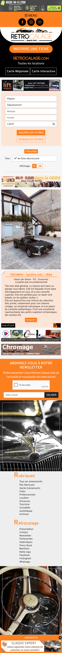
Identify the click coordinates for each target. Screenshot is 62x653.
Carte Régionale (17, 71)
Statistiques (26, 542)
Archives (24, 514)
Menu (32, 15)
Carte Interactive (43, 71)
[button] (31, 229)
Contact (23, 532)
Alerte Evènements (29, 488)
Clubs (22, 491)
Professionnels (27, 494)
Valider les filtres (31, 132)
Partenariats (26, 538)
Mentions (24, 548)
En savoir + (31, 319)
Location (24, 497)
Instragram (25, 558)
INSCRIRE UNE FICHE (31, 48)
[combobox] (32, 111)
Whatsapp (24, 561)
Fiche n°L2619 (8, 325)
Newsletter (25, 535)
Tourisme (24, 504)
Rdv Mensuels (27, 485)
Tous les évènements (30, 481)
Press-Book (25, 545)
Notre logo (25, 552)
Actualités (24, 507)
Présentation (26, 529)
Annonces (24, 501)
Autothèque (25, 511)
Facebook (24, 555)
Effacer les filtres (31, 139)
